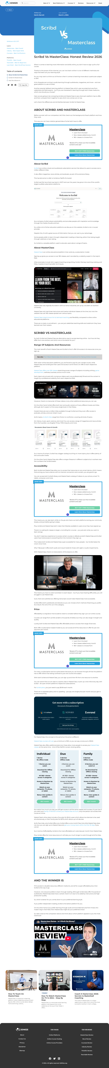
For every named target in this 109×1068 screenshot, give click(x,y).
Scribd (36, 168)
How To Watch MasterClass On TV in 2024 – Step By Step (53, 998)
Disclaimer (22, 1046)
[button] (8, 85)
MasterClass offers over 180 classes (45, 370)
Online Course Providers (54, 1043)
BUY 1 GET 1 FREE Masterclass (84, 151)
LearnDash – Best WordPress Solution (19, 65)
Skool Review (86, 1039)
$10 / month (45, 801)
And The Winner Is (14, 80)
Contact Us (22, 1039)
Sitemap (22, 1050)
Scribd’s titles (47, 417)
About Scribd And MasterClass (18, 75)
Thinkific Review (86, 1050)
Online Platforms (54, 1035)
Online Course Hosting (54, 1039)
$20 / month (91, 801)
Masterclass (77, 129)
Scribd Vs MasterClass (15, 77)
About (22, 1035)
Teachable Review (87, 1054)
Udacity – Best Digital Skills (15, 51)
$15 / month (68, 801)
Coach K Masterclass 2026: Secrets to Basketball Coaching (87, 996)
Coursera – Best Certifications (16, 53)
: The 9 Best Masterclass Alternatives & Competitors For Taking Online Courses (69, 357)
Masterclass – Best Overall (15, 48)
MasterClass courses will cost (44, 741)
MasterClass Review (86, 1035)
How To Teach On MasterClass (16, 995)
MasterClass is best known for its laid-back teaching (51, 317)
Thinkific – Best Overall (14, 60)
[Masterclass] (51, 141)
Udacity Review (87, 1047)
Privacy (22, 1043)
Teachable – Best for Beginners (16, 62)
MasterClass (38, 252)
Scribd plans (41, 687)
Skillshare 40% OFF (13, 41)
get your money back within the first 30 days (79, 825)
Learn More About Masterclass (85, 155)
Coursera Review (86, 1043)
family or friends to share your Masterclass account (61, 811)
